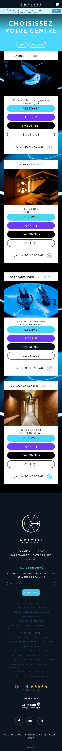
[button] (21, 45)
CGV (31, 738)
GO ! (57, 11)
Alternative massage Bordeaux (31, 655)
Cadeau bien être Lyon (31, 603)
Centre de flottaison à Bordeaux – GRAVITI (28, 627)
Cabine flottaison (31, 616)
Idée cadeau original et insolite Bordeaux (26, 665)
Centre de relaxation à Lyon (31, 676)
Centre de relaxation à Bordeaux (31, 672)
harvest (31, 748)
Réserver (25, 550)
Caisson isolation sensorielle (31, 612)
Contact (31, 559)
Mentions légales (42, 734)
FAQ (41, 550)
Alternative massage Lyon (31, 651)
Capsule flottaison (31, 621)
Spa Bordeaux (31, 646)
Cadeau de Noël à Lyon (23, 642)
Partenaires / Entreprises (31, 555)
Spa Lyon (48, 642)
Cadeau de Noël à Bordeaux (31, 637)
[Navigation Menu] (57, 4)
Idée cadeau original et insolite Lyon (31, 660)
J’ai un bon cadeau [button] (28, 147)
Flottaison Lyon (31, 633)
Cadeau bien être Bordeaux (31, 608)
